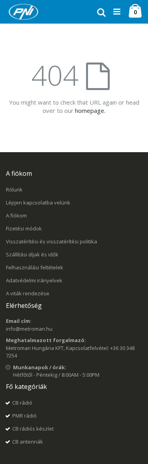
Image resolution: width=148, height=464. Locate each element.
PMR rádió (24, 415)
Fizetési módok (24, 228)
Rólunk (14, 189)
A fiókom (16, 215)
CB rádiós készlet (33, 428)
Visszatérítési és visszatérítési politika (51, 241)
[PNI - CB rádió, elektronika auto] (23, 12)
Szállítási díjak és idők (32, 254)
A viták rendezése (27, 293)
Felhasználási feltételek (34, 267)
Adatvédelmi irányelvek (34, 280)
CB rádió (22, 402)
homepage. (90, 110)
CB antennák (27, 441)
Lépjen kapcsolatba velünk (38, 202)
